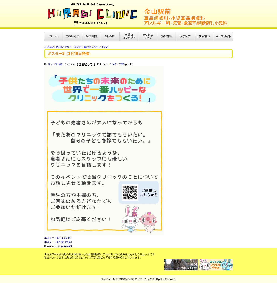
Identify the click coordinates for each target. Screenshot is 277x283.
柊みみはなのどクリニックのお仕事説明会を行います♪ (76, 46)
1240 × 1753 (117, 64)
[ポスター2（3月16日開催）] (104, 68)
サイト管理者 (55, 64)
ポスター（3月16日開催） (58, 237)
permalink (67, 245)
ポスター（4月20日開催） (58, 241)
